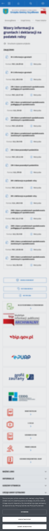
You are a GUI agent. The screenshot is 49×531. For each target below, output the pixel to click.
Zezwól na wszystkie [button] (24, 527)
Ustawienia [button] (24, 512)
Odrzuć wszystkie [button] (24, 519)
